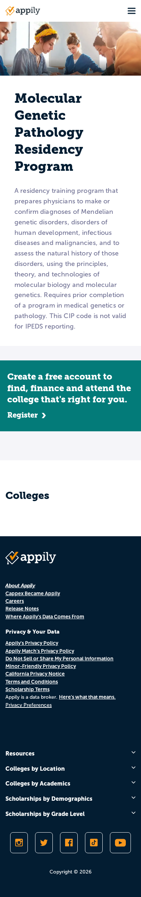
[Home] (22, 11)
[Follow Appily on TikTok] (94, 842)
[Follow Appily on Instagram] (19, 842)
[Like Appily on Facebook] (69, 842)
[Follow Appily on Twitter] (44, 842)
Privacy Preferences (28, 705)
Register (22, 415)
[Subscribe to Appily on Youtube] (120, 842)
